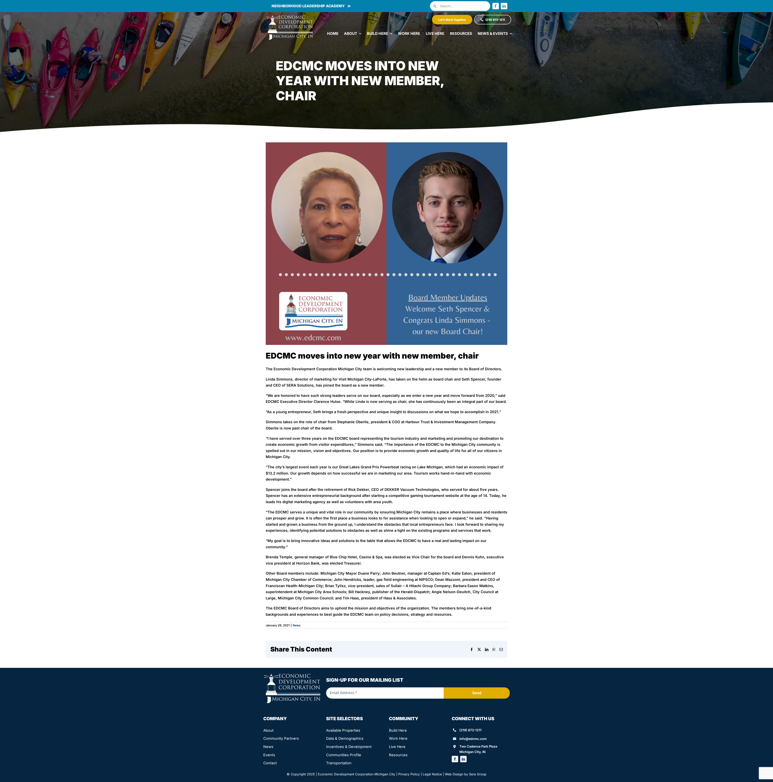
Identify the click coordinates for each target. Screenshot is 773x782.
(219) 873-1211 (470, 730)
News (297, 625)
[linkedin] (504, 6)
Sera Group (477, 774)
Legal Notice (432, 774)
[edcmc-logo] (290, 16)
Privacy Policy (409, 774)
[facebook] (495, 6)
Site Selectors (344, 718)
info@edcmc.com (473, 739)
